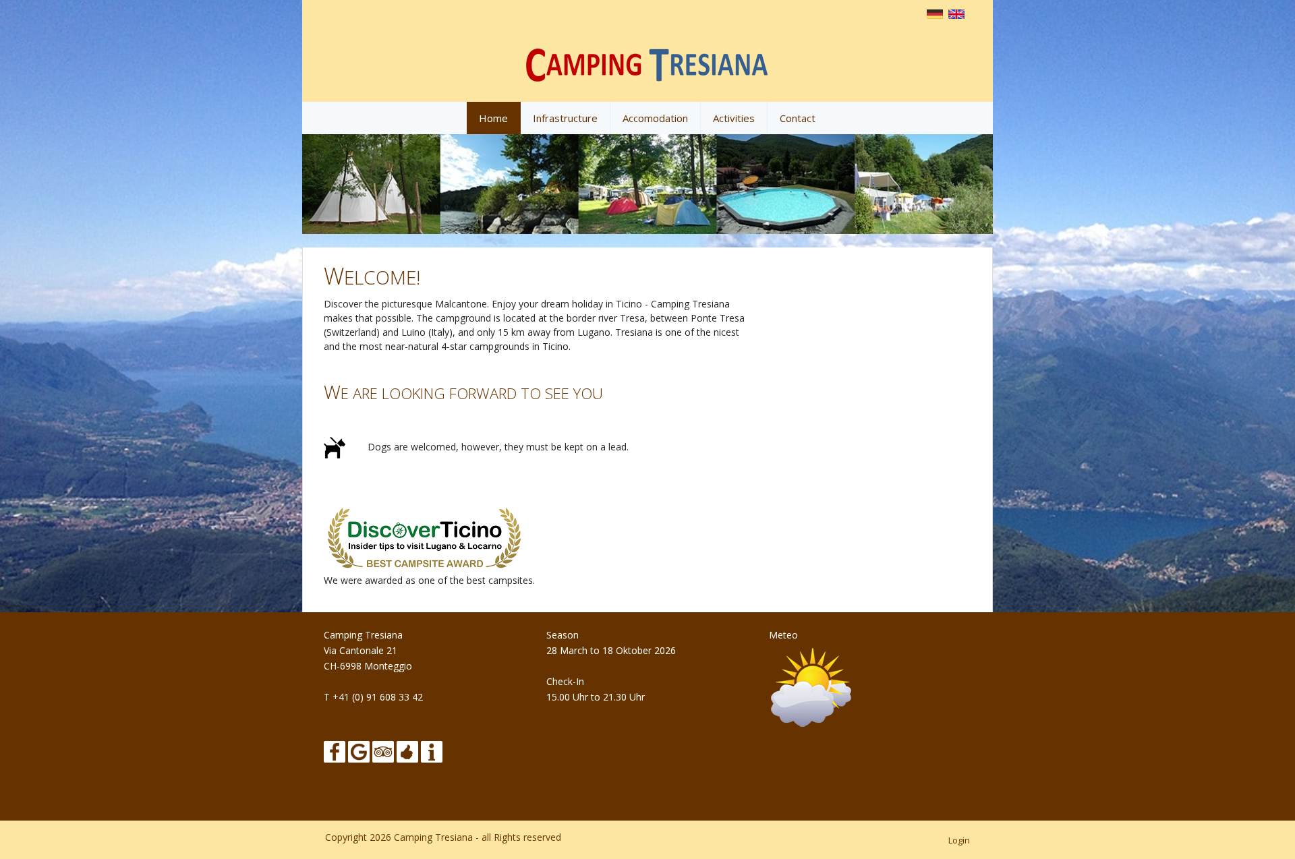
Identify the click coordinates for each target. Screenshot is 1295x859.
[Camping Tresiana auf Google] (359, 750)
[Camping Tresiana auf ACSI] (407, 750)
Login (959, 840)
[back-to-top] (1261, 833)
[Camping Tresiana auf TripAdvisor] (383, 750)
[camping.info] (431, 750)
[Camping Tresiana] (647, 62)
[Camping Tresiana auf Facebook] (334, 750)
